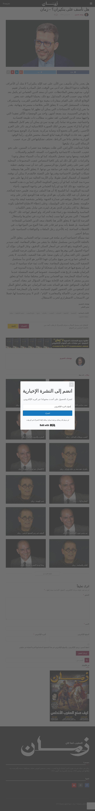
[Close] (71, 384)
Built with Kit (47, 425)
